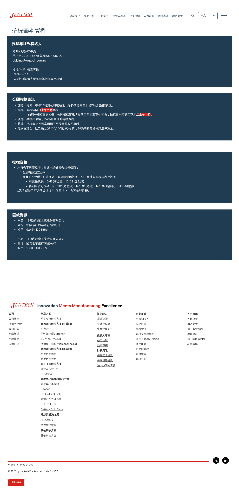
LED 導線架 (47, 419)
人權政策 (192, 318)
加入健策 (192, 323)
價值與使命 (15, 323)
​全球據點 (14, 338)
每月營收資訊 (105, 355)
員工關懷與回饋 (196, 338)
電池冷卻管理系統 (51, 399)
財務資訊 (102, 350)
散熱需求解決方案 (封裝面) (56, 323)
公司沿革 (14, 328)
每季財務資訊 (105, 360)
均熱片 (45, 328)
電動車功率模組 (50, 383)
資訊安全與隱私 (145, 333)
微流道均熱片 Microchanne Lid (59, 343)
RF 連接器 (47, 373)
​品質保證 (102, 318)
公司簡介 (14, 318)
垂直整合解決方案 (51, 318)
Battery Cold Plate (52, 409)
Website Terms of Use (20, 464)
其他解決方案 (48, 435)
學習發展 (192, 333)
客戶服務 (141, 344)
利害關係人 (142, 318)
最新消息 (14, 343)
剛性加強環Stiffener (53, 333)
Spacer (45, 388)
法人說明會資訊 (106, 365)
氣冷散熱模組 (48, 358)
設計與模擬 (103, 323)
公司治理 (102, 340)
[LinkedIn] (225, 460)
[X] (216, 460)
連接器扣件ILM (49, 368)
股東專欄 (102, 345)
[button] (89, 16)
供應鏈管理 (142, 348)
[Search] (192, 15)
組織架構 (14, 333)
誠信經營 (141, 323)
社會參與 (141, 353)
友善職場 (192, 344)
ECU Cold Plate (50, 404)
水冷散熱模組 (48, 353)
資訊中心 (141, 359)
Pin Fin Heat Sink (51, 394)
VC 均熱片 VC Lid (51, 338)
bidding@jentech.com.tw (29, 60)
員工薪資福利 (195, 328)
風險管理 (141, 328)
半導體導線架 (48, 425)
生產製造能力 (105, 328)
